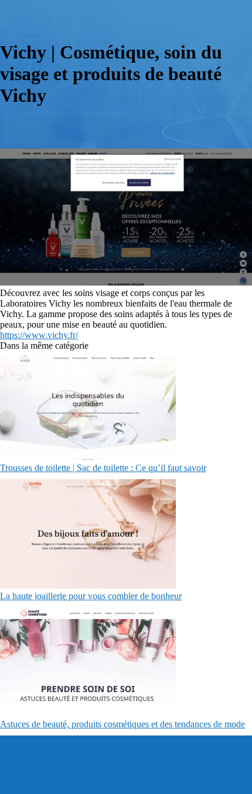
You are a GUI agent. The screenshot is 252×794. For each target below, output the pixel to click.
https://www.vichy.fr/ (39, 335)
